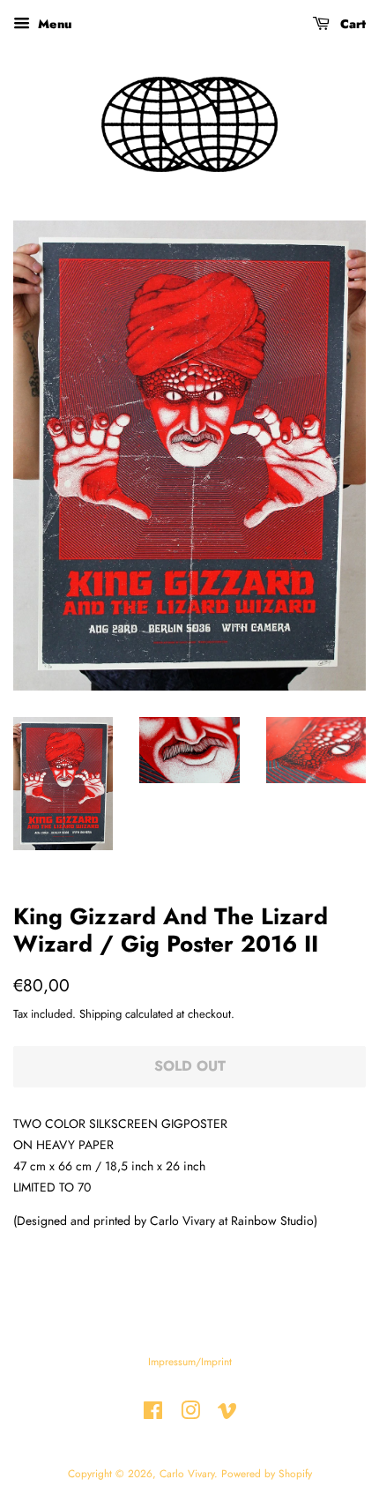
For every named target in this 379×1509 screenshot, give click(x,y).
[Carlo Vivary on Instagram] (190, 1414)
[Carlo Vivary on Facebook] (153, 1414)
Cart (351, 24)
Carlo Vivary (187, 1473)
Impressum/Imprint (190, 1361)
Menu (52, 24)
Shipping (100, 1013)
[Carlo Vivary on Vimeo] (227, 1414)
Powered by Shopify (266, 1473)
